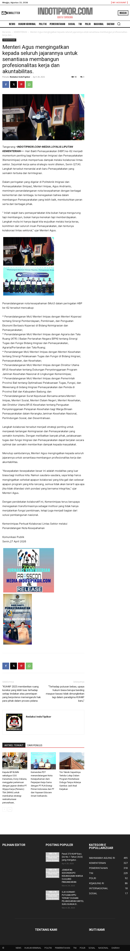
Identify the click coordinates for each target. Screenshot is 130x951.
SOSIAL (92, 947)
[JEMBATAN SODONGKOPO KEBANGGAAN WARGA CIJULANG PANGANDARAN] (52, 873)
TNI (75, 947)
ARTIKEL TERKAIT (13, 745)
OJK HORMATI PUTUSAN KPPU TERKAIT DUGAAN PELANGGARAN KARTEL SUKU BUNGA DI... (73, 898)
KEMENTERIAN (20, 32)
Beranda (6, 32)
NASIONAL (103, 947)
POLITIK (48, 947)
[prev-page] (4, 809)
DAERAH (116, 947)
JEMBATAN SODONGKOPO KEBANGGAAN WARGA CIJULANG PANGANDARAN (72, 876)
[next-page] (10, 809)
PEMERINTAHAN (62, 947)
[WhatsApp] (29, 84)
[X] (13, 84)
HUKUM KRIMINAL (32, 947)
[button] (118, 23)
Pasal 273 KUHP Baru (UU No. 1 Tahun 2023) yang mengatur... (72, 857)
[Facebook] (5, 84)
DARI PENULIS (34, 745)
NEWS (18, 947)
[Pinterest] (21, 84)
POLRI (82, 947)
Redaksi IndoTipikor (20, 77)
